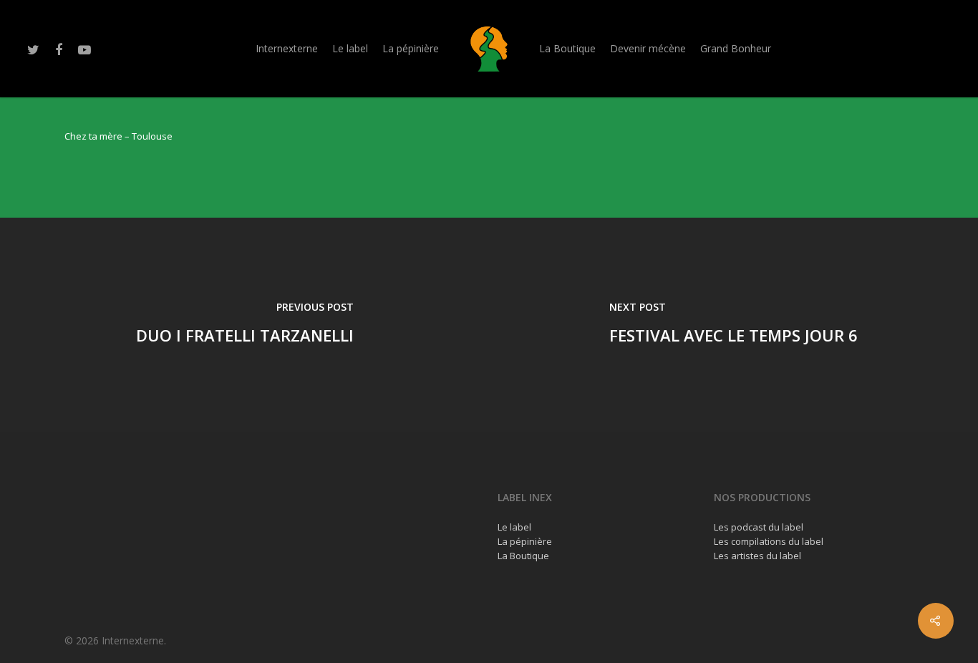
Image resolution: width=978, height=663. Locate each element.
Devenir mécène (648, 48)
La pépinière (410, 48)
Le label (350, 48)
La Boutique (567, 48)
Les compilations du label (768, 541)
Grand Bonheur (735, 48)
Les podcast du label (758, 527)
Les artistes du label (757, 555)
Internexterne (287, 48)
